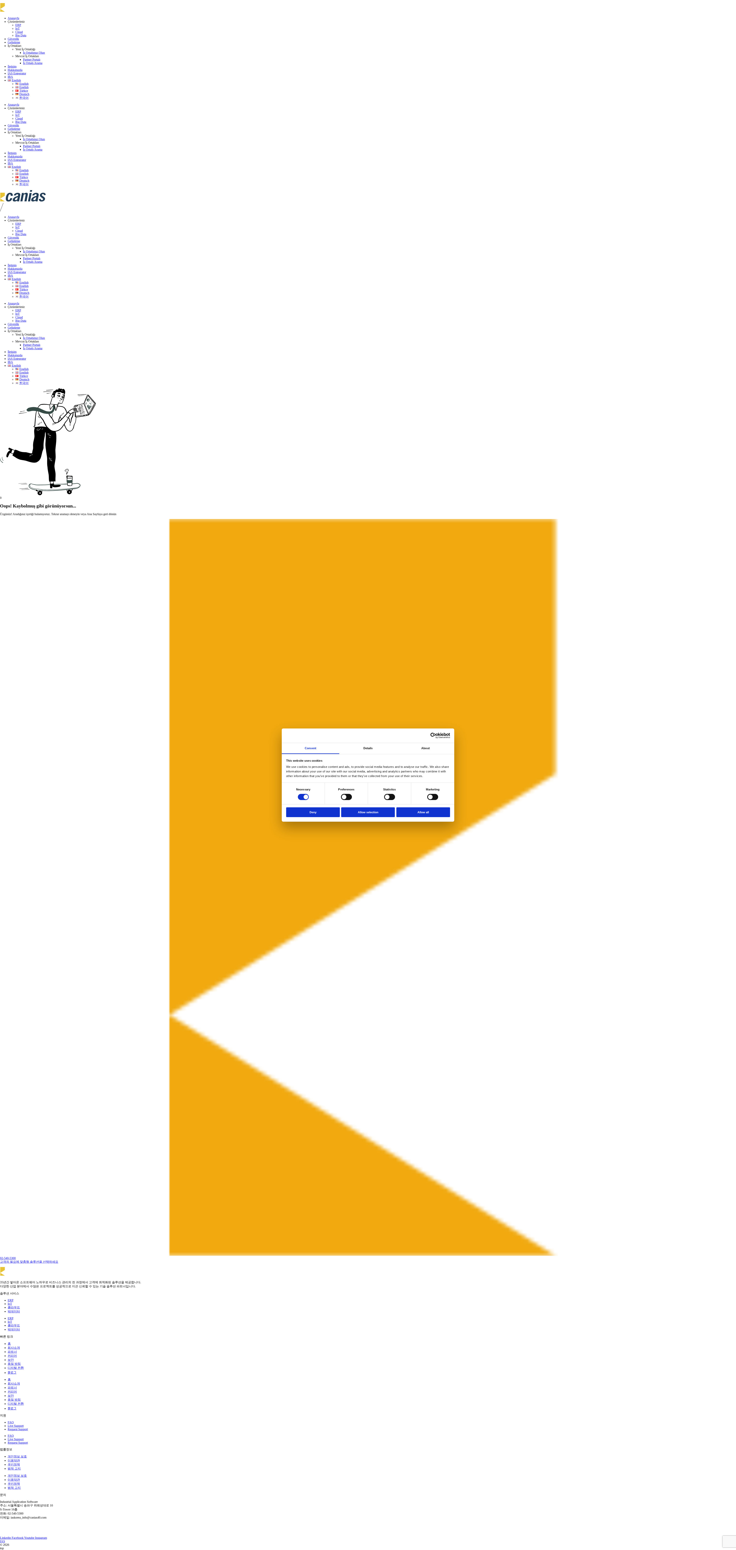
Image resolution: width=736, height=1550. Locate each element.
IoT (17, 28)
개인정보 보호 (17, 1456)
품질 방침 (14, 1363)
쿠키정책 (14, 1464)
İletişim (12, 66)
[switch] (346, 797)
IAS (2, 1541)
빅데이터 (14, 1311)
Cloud (19, 32)
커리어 (12, 1355)
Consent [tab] (310, 748)
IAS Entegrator (17, 73)
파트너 (12, 1351)
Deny (313, 812)
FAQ (11, 1422)
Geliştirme (14, 42)
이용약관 (14, 1460)
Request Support (18, 1429)
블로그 (12, 1372)
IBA (10, 76)
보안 (11, 1359)
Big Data (20, 35)
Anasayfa (13, 18)
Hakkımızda (15, 70)
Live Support (16, 1425)
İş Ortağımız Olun (34, 52)
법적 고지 (14, 1468)
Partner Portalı (31, 59)
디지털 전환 (16, 1367)
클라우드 (14, 1307)
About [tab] (425, 748)
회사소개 (14, 1347)
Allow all (423, 812)
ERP (18, 25)
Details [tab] (368, 748)
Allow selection (368, 812)
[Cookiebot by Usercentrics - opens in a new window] (433, 735)
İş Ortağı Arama (32, 63)
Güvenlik (13, 38)
